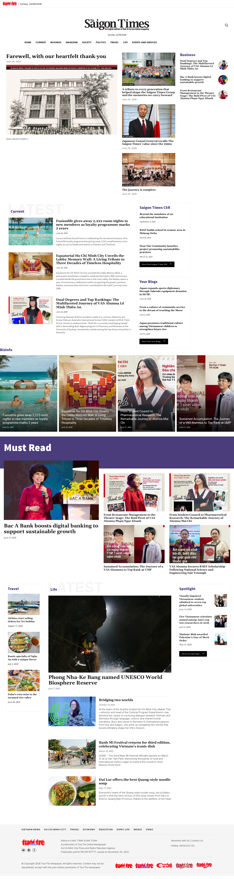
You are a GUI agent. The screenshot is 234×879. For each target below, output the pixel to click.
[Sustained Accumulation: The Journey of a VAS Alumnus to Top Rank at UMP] (205, 393)
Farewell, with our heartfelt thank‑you (56, 57)
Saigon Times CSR (155, 207)
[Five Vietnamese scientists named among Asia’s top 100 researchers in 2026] (221, 621)
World (138, 829)
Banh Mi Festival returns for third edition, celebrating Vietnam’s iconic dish (134, 744)
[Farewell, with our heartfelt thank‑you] (61, 99)
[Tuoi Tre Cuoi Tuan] (184, 865)
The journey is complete (139, 189)
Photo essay (128, 85)
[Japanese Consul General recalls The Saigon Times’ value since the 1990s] (148, 121)
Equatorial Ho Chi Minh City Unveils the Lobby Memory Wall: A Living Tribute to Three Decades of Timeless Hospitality (90, 259)
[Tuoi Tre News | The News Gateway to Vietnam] (9, 3)
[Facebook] (34, 850)
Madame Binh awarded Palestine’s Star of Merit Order (194, 637)
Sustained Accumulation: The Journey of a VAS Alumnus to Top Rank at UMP (205, 421)
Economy (89, 829)
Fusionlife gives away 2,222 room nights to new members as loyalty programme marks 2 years (93, 225)
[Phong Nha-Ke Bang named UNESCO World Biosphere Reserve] (109, 634)
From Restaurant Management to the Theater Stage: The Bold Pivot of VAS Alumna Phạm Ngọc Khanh (198, 94)
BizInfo (6, 349)
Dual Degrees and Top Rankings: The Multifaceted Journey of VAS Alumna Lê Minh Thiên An (197, 65)
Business (187, 54)
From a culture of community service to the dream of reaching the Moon (162, 309)
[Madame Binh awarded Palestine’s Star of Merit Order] (221, 639)
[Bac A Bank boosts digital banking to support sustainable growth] (223, 80)
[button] (226, 25)
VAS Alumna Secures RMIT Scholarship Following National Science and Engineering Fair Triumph (197, 570)
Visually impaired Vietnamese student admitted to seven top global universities (192, 600)
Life (53, 589)
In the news (128, 136)
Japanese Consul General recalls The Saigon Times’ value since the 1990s (148, 143)
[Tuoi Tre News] (33, 842)
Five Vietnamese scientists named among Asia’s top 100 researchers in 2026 (195, 619)
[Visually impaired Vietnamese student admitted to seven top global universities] (221, 600)
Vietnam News (30, 829)
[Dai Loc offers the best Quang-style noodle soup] (72, 791)
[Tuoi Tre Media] (144, 865)
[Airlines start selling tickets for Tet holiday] (24, 604)
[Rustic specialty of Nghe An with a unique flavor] (24, 642)
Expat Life (123, 829)
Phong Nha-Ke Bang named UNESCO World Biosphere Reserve (105, 680)
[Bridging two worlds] (72, 711)
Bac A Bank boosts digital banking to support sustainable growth (195, 80)
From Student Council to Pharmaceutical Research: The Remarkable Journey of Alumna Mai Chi (144, 417)
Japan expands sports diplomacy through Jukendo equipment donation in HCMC (163, 291)
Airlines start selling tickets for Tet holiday (21, 620)
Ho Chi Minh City (55, 829)
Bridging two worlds (116, 700)
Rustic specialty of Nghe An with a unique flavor (22, 658)
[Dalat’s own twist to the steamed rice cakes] (24, 680)
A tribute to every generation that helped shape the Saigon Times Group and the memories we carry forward (148, 92)
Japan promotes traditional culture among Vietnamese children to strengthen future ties (161, 326)
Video (149, 829)
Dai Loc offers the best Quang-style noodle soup (134, 781)
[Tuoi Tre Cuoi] (164, 865)
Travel (13, 588)
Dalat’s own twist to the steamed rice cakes (22, 696)
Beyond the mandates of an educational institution (156, 216)
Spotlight (187, 588)
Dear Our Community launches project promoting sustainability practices (160, 249)
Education (106, 829)
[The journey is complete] (148, 169)
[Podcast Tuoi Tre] (204, 865)
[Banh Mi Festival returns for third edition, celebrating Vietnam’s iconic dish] (72, 754)
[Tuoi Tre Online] (123, 865)
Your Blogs (148, 281)
